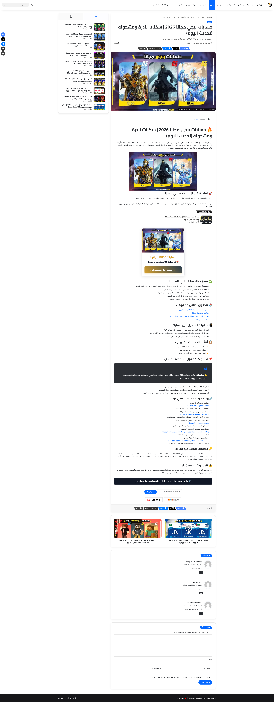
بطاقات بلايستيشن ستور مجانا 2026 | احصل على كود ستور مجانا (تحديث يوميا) (77, 105)
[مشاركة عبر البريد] (3, 49)
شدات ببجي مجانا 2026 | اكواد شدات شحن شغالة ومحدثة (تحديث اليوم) (182, 218)
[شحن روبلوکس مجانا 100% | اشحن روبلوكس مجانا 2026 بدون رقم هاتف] (99, 73)
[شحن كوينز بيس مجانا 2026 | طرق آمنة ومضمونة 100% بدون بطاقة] (99, 82)
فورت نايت (250, 4)
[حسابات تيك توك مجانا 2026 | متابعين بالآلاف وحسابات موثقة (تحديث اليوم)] (99, 90)
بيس (188, 4)
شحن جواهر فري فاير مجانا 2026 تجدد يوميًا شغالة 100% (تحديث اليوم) (79, 35)
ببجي (212, 4)
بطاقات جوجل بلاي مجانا (200, 313)
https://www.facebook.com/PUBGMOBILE (193, 414)
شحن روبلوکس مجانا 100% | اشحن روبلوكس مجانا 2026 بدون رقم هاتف (79, 71)
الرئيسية (208, 17)
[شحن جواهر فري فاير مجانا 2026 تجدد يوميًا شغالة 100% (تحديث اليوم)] (99, 37)
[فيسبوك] (3, 34)
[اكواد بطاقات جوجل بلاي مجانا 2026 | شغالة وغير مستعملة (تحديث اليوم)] (99, 55)
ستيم (181, 4)
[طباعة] (3, 53)
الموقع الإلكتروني (156, 668)
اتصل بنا (60, 698)
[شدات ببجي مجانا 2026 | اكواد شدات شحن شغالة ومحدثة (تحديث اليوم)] (206, 220)
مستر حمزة (180, 698)
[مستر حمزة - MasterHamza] (269, 5)
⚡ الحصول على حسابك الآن (163, 270)
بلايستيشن (231, 4)
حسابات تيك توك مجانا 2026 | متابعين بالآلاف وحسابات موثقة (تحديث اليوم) (79, 89)
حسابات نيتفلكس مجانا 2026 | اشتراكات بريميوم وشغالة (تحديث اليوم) (78, 97)
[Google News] (172, 500)
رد (201, 572)
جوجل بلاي (220, 4)
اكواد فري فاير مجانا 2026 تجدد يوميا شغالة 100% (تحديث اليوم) (79, 44)
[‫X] (3, 39)
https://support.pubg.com (199, 423)
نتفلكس (156, 4)
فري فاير (260, 4)
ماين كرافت (166, 4)
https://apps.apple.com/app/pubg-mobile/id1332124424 (187, 441)
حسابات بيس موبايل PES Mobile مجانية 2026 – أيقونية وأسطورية (78, 62)
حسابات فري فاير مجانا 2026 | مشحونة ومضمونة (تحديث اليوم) (78, 25)
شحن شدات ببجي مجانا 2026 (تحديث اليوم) (194, 310)
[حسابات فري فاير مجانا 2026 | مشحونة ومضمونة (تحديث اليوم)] (99, 27)
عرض (196, 119)
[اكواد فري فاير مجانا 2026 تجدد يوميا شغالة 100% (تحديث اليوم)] (99, 46)
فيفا (174, 4)
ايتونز (195, 4)
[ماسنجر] (3, 44)
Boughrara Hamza (194, 562)
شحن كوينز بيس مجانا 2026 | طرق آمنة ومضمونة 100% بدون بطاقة (78, 80)
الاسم (210, 659)
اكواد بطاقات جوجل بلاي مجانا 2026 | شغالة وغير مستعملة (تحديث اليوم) (79, 54)
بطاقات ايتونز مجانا (202, 320)
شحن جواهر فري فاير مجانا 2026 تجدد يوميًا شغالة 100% (189, 316)
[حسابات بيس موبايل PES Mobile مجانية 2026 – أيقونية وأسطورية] (99, 64)
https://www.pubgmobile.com (197, 406)
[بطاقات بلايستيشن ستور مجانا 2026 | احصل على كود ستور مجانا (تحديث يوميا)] (99, 107)
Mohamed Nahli (195, 602)
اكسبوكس (203, 4)
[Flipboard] (154, 499)
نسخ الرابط (150, 492)
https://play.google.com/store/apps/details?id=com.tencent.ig (185, 432)
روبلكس (241, 4)
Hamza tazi (197, 582)
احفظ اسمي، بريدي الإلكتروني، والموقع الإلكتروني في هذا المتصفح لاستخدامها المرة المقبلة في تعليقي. (181, 677)
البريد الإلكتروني (207, 668)
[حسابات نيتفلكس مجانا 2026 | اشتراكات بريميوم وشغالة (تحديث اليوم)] (99, 98)
